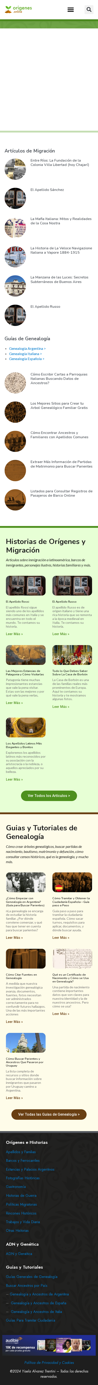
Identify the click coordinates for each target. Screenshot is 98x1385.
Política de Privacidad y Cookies (49, 1362)
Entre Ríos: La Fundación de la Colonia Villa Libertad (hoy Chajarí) (60, 162)
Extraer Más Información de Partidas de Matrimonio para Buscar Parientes (62, 464)
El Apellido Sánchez (47, 189)
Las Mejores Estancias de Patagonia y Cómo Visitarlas (25, 672)
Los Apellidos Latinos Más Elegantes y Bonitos (24, 745)
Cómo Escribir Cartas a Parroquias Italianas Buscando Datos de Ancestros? (59, 379)
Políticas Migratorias (21, 1204)
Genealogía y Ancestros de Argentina (39, 1294)
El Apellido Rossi (17, 602)
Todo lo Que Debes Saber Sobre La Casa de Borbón (70, 672)
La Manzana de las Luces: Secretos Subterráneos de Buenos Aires (59, 279)
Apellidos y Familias (21, 1152)
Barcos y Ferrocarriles (23, 1160)
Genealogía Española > (26, 358)
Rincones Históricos (21, 1213)
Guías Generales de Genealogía (31, 1276)
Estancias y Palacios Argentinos (30, 1169)
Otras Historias (17, 1230)
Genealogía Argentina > (27, 348)
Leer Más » (14, 634)
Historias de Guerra (21, 1195)
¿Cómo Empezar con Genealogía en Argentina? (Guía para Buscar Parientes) (25, 901)
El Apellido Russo (45, 306)
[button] (70, 10)
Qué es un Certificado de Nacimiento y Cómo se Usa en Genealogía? (70, 978)
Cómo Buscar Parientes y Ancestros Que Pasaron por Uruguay (25, 1062)
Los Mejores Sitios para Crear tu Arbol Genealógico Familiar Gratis (59, 405)
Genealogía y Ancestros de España (38, 1303)
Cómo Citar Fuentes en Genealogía (21, 976)
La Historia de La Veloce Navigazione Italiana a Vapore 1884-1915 (61, 250)
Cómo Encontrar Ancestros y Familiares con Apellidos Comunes (59, 435)
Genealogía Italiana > (25, 353)
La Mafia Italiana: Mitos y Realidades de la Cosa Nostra (61, 221)
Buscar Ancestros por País (26, 1285)
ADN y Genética (19, 1253)
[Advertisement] (49, 79)
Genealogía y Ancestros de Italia (36, 1311)
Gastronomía (16, 1186)
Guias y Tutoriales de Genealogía (41, 832)
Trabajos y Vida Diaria (23, 1222)
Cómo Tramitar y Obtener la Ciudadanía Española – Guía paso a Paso (71, 901)
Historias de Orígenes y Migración (45, 546)
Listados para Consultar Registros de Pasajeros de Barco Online (62, 493)
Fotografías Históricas (23, 1178)
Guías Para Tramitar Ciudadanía (30, 1320)
